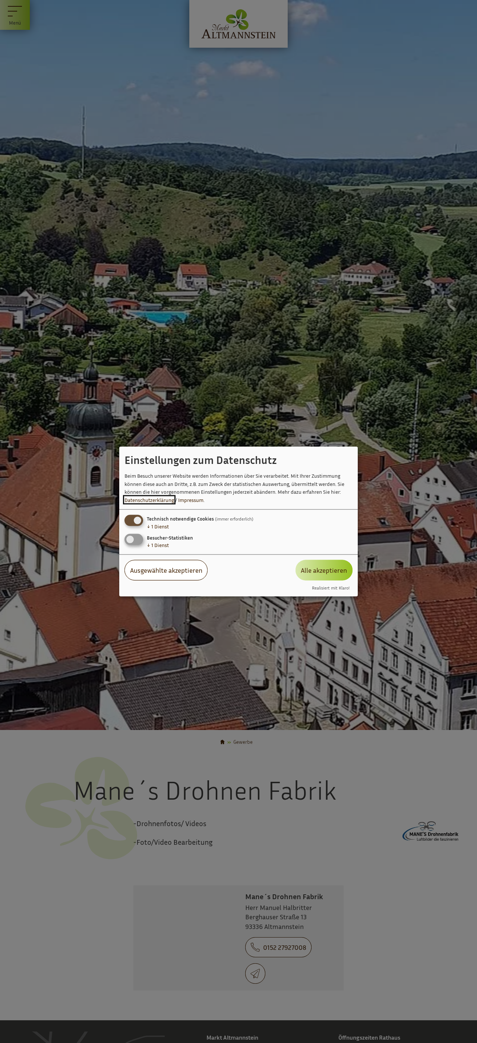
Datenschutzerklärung (149, 500)
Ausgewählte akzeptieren (166, 570)
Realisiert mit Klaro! (331, 587)
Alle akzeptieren (324, 570)
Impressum (190, 500)
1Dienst (158, 526)
